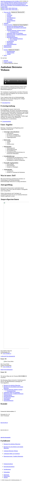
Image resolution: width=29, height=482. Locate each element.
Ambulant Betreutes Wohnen (11, 2)
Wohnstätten (7, 472)
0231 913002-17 (7, 353)
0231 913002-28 (7, 366)
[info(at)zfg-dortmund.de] (14, 433)
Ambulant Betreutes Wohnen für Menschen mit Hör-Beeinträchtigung (14, 3)
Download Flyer (6, 102)
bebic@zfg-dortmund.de (7, 369)
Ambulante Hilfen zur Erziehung (12, 453)
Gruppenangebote (6, 121)
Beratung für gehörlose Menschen (12, 444)
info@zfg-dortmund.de (6, 1)
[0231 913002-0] (14, 419)
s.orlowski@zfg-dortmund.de (8, 356)
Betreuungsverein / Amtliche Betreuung (13, 456)
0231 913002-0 (16, 1)
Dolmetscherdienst (8, 464)
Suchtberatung (7, 469)
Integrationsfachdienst (9, 466)
